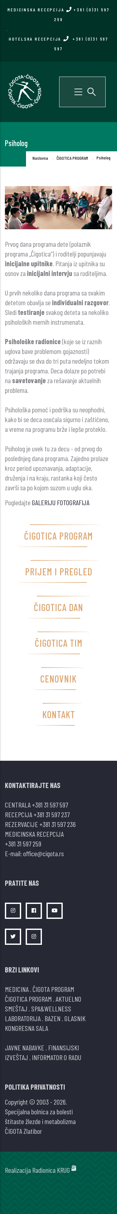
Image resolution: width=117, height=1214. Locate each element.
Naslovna (40, 158)
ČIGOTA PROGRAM (53, 989)
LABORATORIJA (23, 1018)
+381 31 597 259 (23, 843)
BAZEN (52, 1018)
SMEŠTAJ (16, 1008)
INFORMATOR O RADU (56, 1057)
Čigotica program (58, 536)
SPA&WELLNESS (51, 1008)
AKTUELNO (68, 999)
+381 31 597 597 (50, 804)
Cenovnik (58, 678)
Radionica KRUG (51, 1170)
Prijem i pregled (58, 571)
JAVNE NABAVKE (24, 1047)
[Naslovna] (24, 91)
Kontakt (58, 714)
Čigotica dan (58, 607)
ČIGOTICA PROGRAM (72, 158)
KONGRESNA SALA (26, 1028)
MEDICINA (17, 989)
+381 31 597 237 (51, 814)
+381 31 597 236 (57, 824)
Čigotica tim (59, 643)
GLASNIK (74, 1018)
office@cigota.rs (43, 853)
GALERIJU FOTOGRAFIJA (60, 502)
